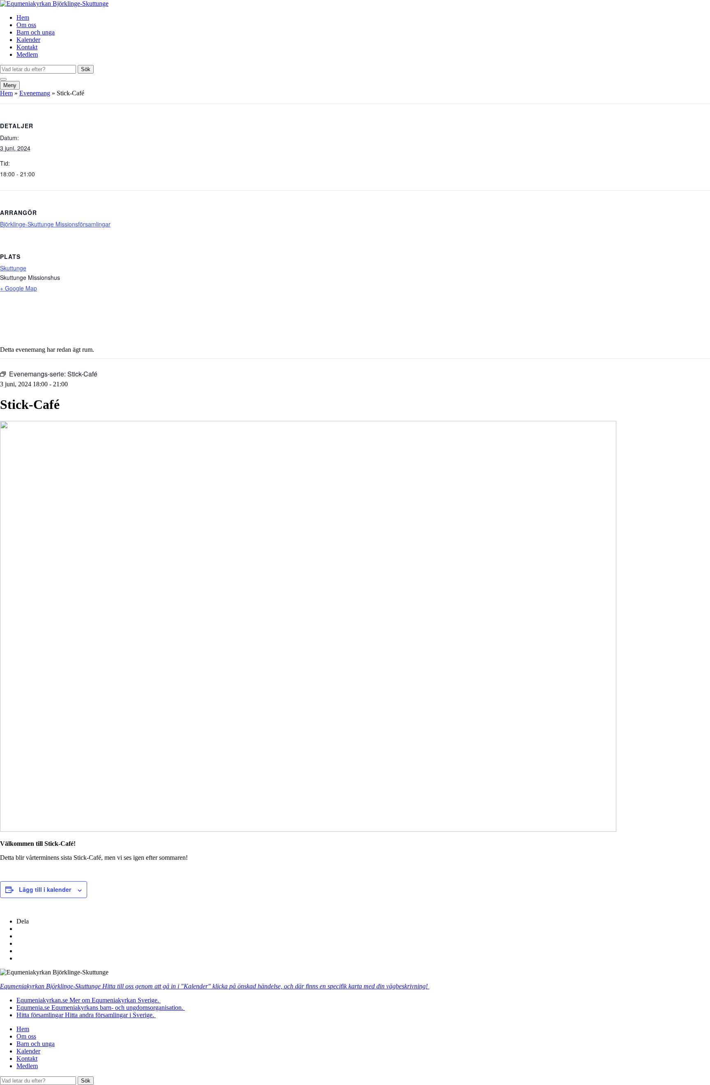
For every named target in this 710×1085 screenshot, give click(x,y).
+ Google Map (18, 288)
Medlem (27, 54)
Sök (85, 69)
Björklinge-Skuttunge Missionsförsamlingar (55, 224)
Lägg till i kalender (45, 889)
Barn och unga (35, 32)
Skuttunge (13, 268)
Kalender (28, 39)
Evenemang (34, 93)
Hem (22, 17)
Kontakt (26, 47)
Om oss (26, 24)
